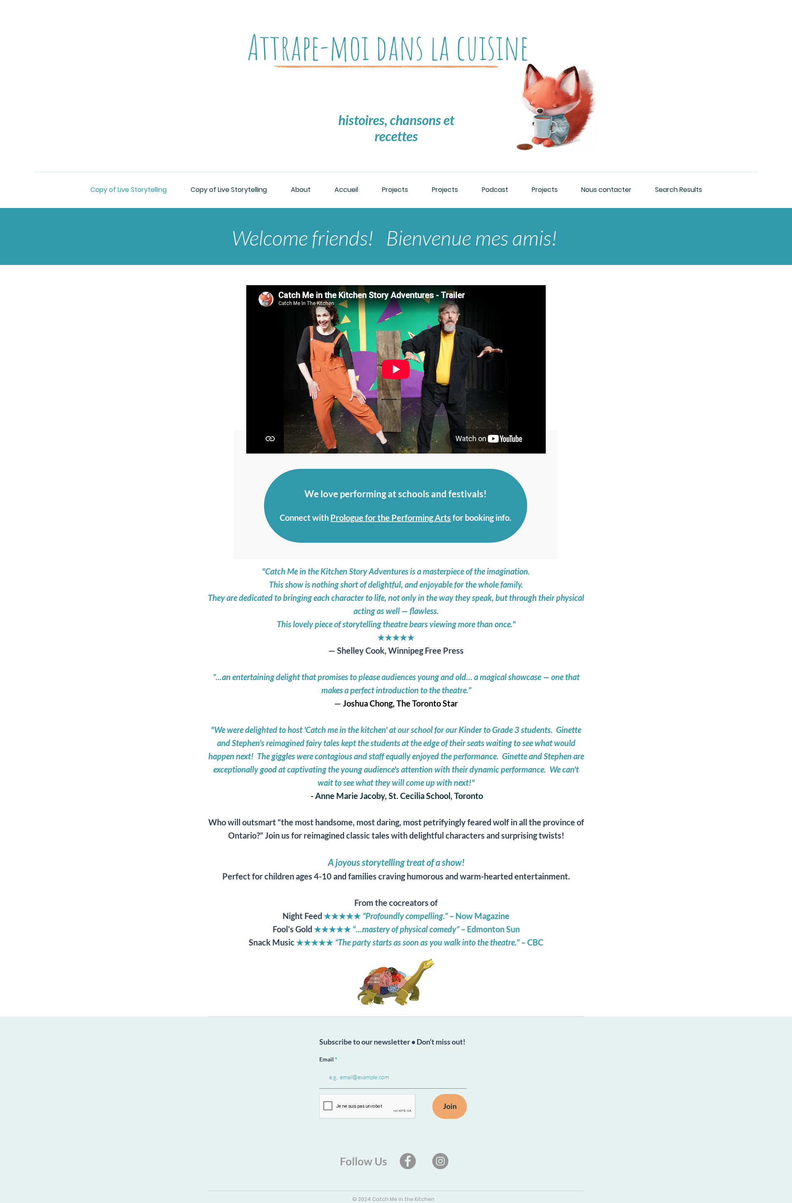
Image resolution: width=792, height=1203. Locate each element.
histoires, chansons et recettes (396, 128)
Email (327, 1059)
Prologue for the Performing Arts (390, 517)
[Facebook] (408, 1161)
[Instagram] (440, 1161)
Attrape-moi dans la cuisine (388, 47)
